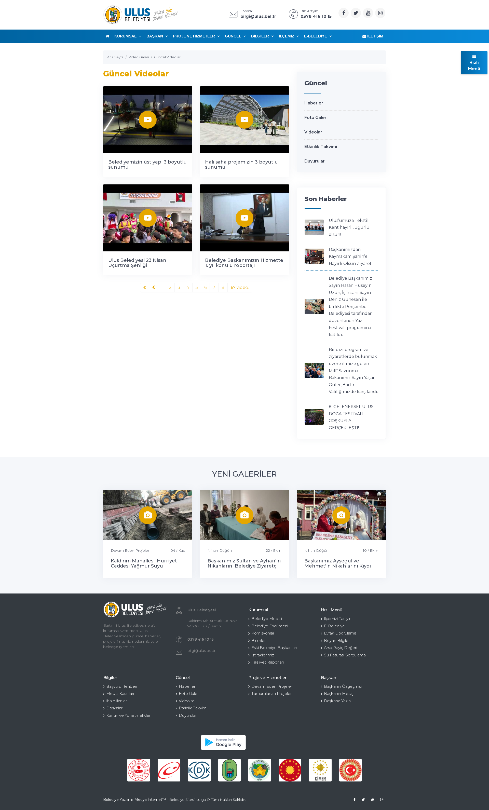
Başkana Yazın (337, 700)
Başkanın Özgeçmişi (343, 686)
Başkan (155, 36)
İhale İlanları (117, 700)
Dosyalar (114, 708)
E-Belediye (316, 36)
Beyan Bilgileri (337, 640)
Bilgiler (260, 36)
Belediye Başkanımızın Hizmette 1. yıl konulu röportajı (244, 263)
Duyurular (314, 161)
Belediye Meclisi (266, 618)
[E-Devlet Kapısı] (169, 770)
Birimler (258, 640)
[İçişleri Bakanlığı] (138, 770)
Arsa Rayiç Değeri (340, 647)
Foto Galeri (316, 117)
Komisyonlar (262, 633)
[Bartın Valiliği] (229, 770)
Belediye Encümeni (269, 626)
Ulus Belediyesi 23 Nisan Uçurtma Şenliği (137, 263)
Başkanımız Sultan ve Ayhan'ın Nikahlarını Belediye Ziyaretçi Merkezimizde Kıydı (244, 566)
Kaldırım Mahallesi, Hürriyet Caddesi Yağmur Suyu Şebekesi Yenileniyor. (144, 566)
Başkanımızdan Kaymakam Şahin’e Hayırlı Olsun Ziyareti (351, 256)
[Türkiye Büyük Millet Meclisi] (350, 770)
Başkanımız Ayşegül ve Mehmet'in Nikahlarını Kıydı (337, 563)
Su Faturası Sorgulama (345, 655)
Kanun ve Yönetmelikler (128, 715)
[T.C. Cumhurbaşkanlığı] (290, 770)
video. (240, 287)
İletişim (374, 36)
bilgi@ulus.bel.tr (201, 650)
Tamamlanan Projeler (271, 693)
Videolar (313, 132)
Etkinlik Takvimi (320, 146)
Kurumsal (126, 36)
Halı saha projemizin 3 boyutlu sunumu (241, 164)
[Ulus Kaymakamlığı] (259, 770)
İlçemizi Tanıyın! (338, 618)
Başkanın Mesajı (339, 693)
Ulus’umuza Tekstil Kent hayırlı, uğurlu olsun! (349, 227)
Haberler (313, 103)
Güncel (233, 36)
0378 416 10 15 (200, 639)
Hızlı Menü (474, 65)
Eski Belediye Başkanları (274, 647)
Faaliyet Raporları (267, 662)
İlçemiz (287, 36)
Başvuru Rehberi (121, 686)
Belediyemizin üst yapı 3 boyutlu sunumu (147, 164)
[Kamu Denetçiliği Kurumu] (199, 770)
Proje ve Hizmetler (194, 36)
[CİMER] (320, 770)
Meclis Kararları (120, 693)
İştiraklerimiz (262, 655)
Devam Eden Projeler (130, 550)
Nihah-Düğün (220, 550)
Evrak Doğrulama (340, 633)
